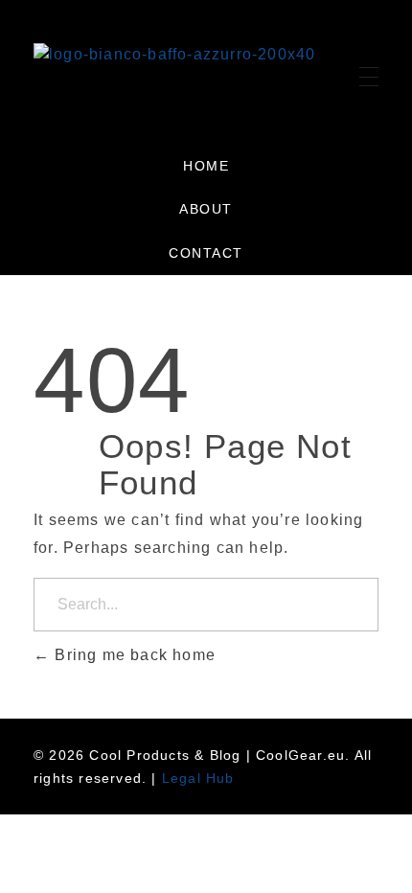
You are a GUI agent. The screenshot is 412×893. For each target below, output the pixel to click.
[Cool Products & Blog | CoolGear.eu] (174, 72)
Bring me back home (133, 655)
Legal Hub (198, 778)
